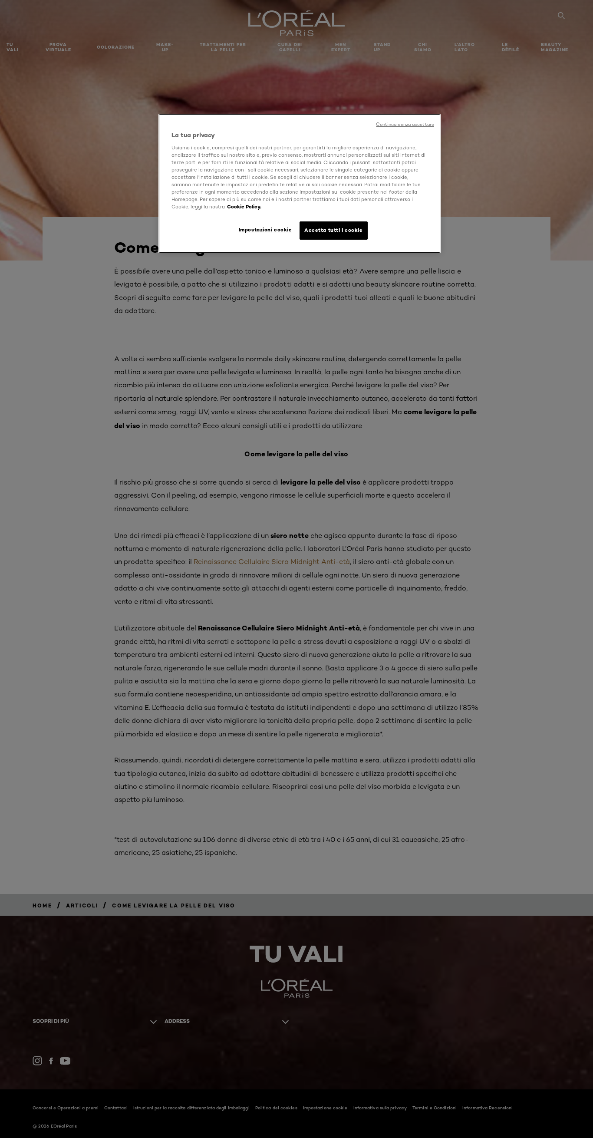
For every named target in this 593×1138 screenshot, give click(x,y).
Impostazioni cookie (265, 230)
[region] (299, 183)
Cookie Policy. (244, 207)
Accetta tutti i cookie (333, 230)
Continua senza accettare (405, 124)
